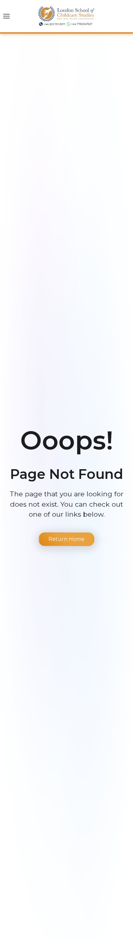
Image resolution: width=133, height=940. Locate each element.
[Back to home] (66, 16)
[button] (6, 16)
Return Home (66, 539)
